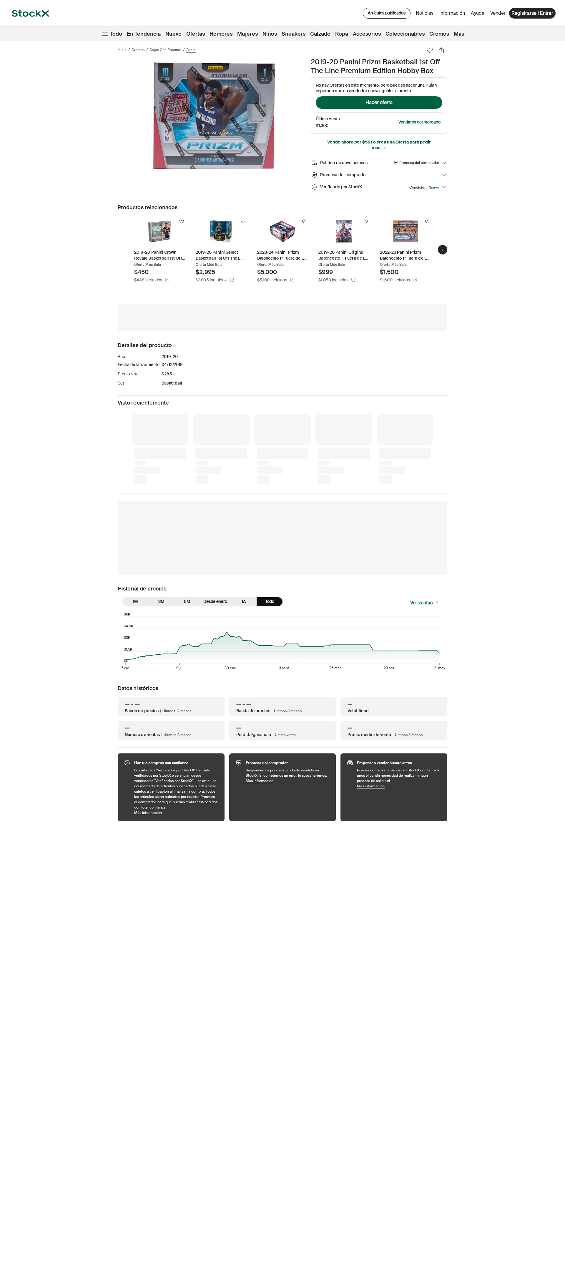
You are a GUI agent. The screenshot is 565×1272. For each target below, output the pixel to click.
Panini (191, 49)
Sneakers (293, 33)
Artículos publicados (387, 13)
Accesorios (367, 33)
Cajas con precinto (165, 49)
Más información (176, 812)
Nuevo (173, 33)
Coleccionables (405, 33)
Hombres (221, 33)
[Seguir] (181, 221)
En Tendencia (144, 33)
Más (459, 33)
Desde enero (215, 601)
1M (135, 601)
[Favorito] (430, 50)
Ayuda (477, 13)
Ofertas (195, 33)
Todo (116, 33)
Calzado (320, 33)
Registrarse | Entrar (532, 13)
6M (187, 601)
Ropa (341, 33)
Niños (269, 33)
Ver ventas (421, 603)
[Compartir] (441, 50)
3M (161, 601)
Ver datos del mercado (419, 122)
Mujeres (247, 33)
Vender (498, 13)
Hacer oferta (379, 102)
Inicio (122, 49)
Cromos (439, 33)
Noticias (424, 13)
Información (453, 14)
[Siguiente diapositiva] (442, 249)
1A (244, 601)
